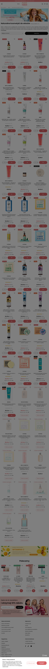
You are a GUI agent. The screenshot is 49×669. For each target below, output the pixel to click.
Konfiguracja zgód (31, 663)
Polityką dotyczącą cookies (11, 662)
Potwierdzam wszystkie (41, 663)
